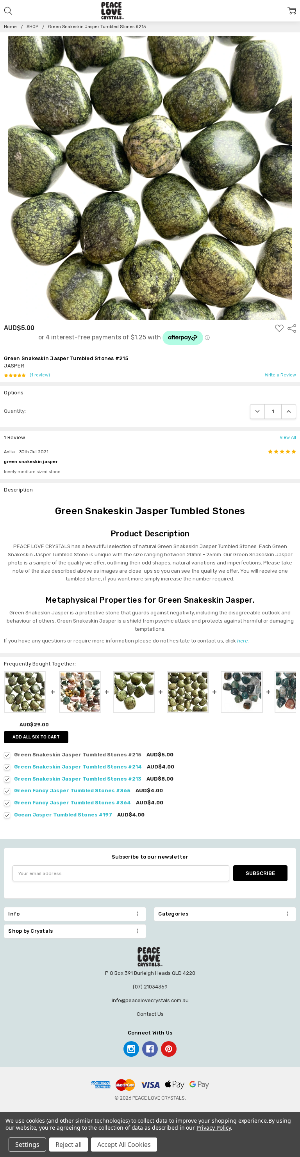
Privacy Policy (213, 1127)
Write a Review (280, 375)
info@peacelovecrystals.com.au (150, 1000)
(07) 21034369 (150, 987)
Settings (27, 1144)
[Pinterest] (169, 1049)
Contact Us (150, 1014)
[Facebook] (150, 1049)
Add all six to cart (36, 737)
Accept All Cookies (124, 1144)
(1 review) (40, 375)
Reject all (68, 1144)
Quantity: (15, 411)
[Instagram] (131, 1049)
